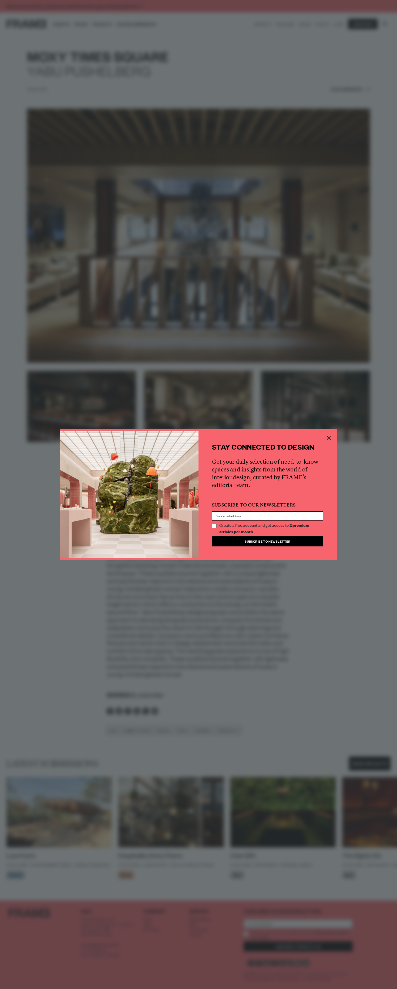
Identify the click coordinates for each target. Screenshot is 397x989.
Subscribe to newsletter (268, 541)
